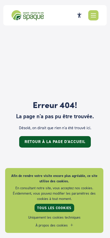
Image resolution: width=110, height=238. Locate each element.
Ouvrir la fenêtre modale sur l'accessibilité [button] (79, 15)
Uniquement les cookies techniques (54, 217)
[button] (93, 15)
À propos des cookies (52, 225)
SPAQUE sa (28, 15)
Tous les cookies (54, 208)
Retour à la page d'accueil (55, 141)
